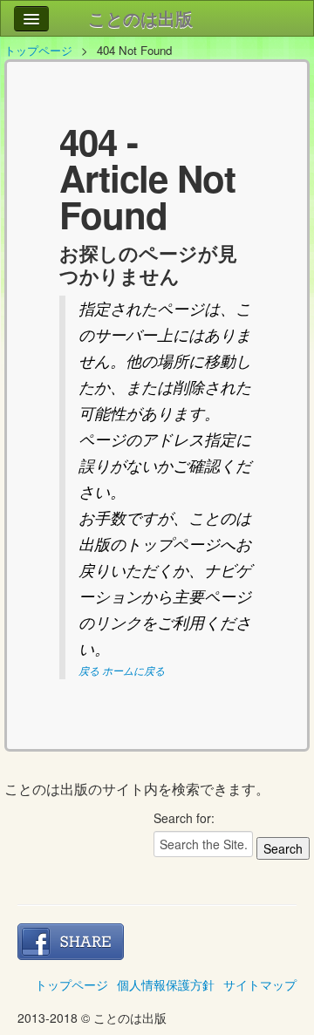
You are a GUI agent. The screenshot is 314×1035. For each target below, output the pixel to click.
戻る (88, 670)
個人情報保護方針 (166, 984)
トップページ (38, 50)
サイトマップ (260, 984)
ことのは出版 (140, 18)
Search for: (184, 818)
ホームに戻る (133, 670)
